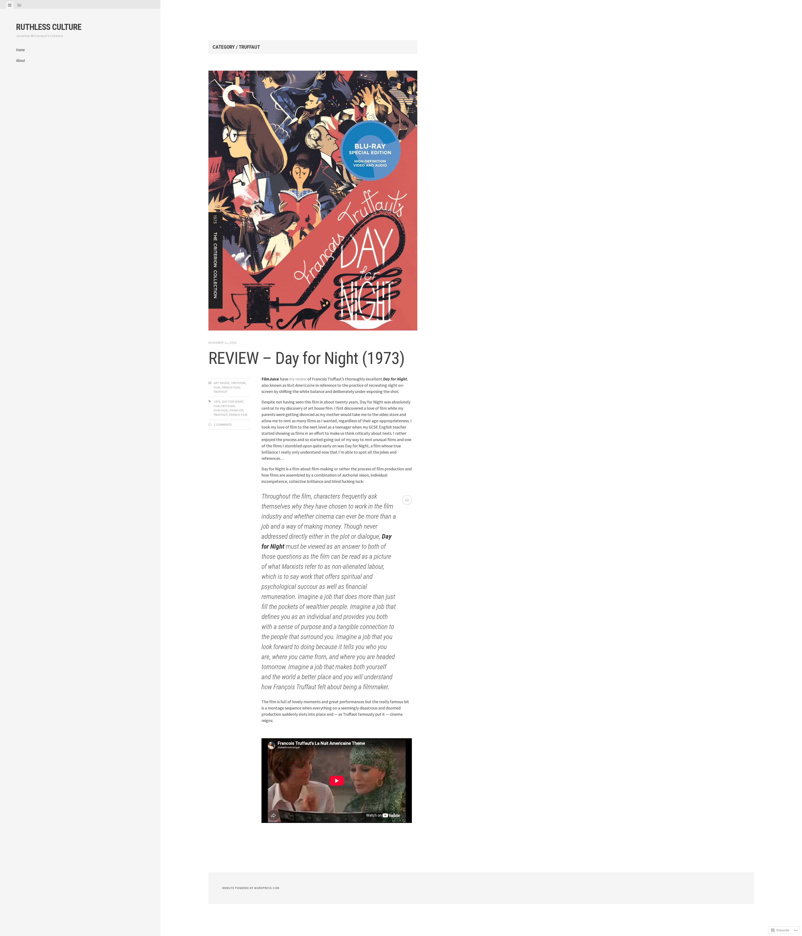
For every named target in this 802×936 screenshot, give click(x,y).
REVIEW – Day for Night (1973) (306, 358)
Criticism (238, 383)
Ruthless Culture (48, 27)
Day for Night (232, 401)
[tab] (9, 5)
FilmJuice (221, 410)
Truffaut (221, 392)
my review (298, 378)
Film (217, 387)
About (20, 60)
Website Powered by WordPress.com (250, 888)
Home (20, 50)
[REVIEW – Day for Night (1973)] (312, 201)
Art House (222, 383)
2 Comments (223, 424)
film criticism (224, 406)
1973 (217, 401)
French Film (231, 387)
